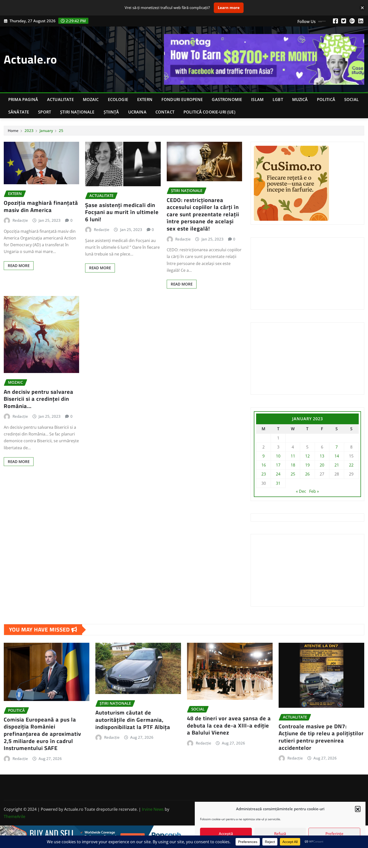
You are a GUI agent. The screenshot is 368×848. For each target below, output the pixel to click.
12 (307, 456)
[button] (357, 808)
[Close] (362, 7)
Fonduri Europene (182, 99)
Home (13, 130)
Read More (19, 265)
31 (278, 483)
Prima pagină (23, 99)
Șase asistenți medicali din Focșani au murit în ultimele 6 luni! (122, 212)
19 (307, 465)
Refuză (280, 833)
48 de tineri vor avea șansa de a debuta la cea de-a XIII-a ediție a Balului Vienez (229, 725)
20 (322, 465)
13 (322, 456)
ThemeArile (14, 816)
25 (61, 130)
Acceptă (226, 833)
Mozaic (91, 99)
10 (278, 456)
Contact (164, 112)
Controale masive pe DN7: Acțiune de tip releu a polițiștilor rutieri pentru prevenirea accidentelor (321, 737)
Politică (326, 99)
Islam (257, 99)
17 (278, 465)
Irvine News (153, 809)
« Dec (301, 491)
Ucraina (137, 112)
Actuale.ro (30, 59)
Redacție (20, 220)
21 (336, 465)
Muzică (300, 99)
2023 (29, 130)
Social (351, 99)
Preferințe (334, 833)
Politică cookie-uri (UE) (209, 112)
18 (293, 465)
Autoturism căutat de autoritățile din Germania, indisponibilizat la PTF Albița (132, 719)
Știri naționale (77, 112)
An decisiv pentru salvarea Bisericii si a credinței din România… (38, 398)
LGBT (278, 99)
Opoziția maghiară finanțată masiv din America (41, 206)
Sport (44, 112)
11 (293, 456)
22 (351, 465)
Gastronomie (227, 99)
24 (278, 474)
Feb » (314, 491)
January (46, 130)
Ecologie (118, 99)
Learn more (229, 7)
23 (263, 474)
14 (336, 456)
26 (307, 474)
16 (263, 465)
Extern (144, 99)
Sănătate (18, 112)
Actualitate (60, 99)
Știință (111, 112)
